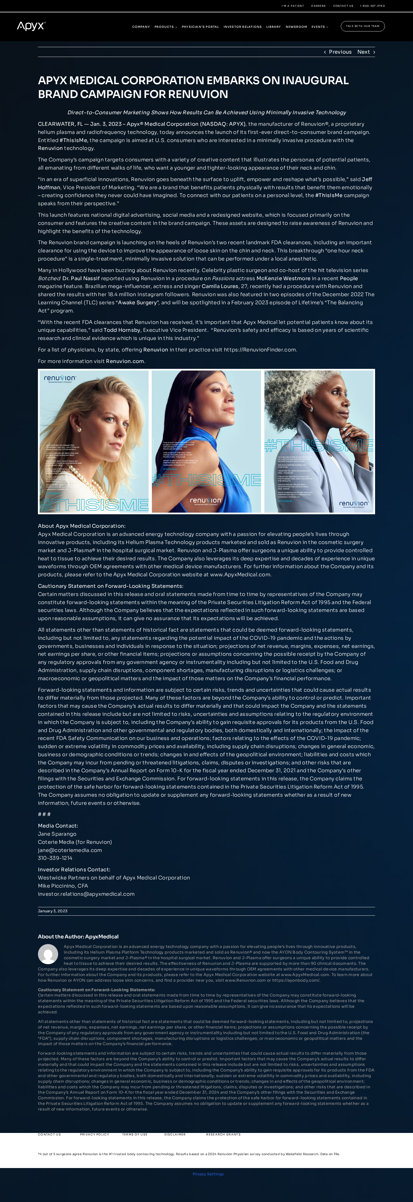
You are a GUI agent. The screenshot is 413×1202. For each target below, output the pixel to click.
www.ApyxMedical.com (240, 575)
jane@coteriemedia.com (70, 850)
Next (363, 52)
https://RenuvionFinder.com (260, 350)
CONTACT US (343, 5)
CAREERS (318, 5)
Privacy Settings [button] (208, 1174)
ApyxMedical (102, 937)
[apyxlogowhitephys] (35, 19)
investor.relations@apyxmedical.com (86, 894)
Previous (340, 52)
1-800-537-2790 (372, 5)
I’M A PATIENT (293, 5)
